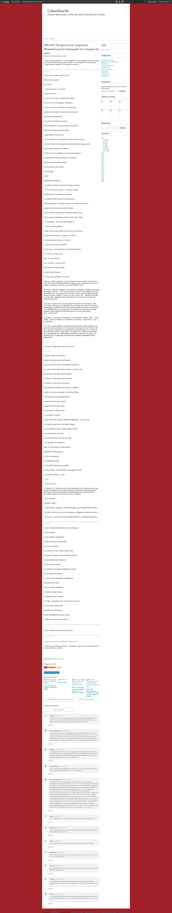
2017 (102, 167)
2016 (102, 168)
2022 (102, 158)
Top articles (74, 912)
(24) (106, 69)
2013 (102, 174)
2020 (102, 161)
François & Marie (55, 912)
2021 (102, 159)
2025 (102, 152)
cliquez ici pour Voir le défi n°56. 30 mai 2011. (61, 641)
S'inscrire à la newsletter (52, 672)
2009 (102, 181)
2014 (102, 172)
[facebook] (116, 2)
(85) (104, 63)
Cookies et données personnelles (108, 912)
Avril (104, 145)
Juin (104, 141)
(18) (104, 71)
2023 (102, 156)
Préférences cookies (124, 912)
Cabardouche (58, 11)
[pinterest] (122, 2)
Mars (104, 147)
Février (105, 149)
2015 (102, 170)
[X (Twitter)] (119, 2)
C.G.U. (96, 912)
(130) (107, 60)
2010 (102, 179)
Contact (52, 38)
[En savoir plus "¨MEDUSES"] (105, 104)
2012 (102, 176)
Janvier (105, 150)
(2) (104, 76)
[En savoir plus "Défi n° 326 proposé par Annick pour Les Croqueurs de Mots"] (114, 113)
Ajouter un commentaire (58, 709)
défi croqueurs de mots (57, 659)
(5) (104, 72)
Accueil (46, 38)
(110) (109, 62)
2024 (102, 154)
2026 (102, 138)
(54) (107, 65)
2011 (102, 177)
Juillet (104, 140)
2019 (102, 163)
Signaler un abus (89, 912)
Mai (104, 143)
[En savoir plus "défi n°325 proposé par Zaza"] (123, 113)
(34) (105, 67)
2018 (102, 165)
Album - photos (105, 50)
